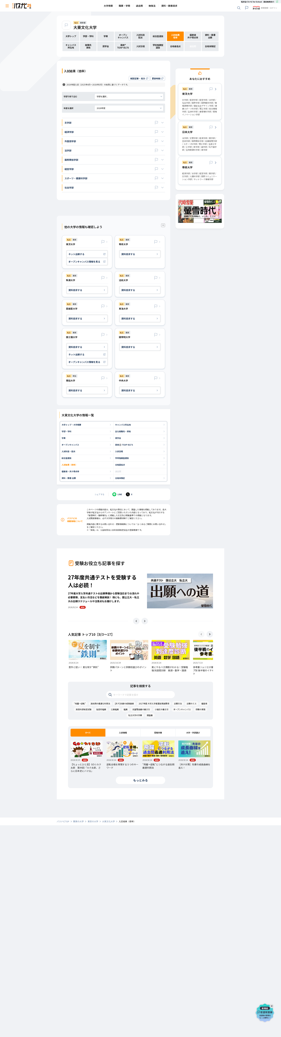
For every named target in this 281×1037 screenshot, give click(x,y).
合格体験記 (120, 478)
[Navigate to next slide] (144, 621)
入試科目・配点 (68, 451)
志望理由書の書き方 (141, 709)
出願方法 (178, 703)
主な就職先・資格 (123, 431)
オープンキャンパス (70, 444)
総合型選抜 (66, 458)
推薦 (125, 709)
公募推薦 (115, 709)
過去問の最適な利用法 (100, 703)
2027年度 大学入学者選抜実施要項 (154, 703)
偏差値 (204, 703)
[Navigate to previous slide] (136, 621)
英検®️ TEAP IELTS (124, 444)
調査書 (150, 715)
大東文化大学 (85, 27)
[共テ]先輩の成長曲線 (124, 703)
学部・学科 (66, 431)
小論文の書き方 (161, 709)
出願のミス (191, 703)
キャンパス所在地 (123, 424)
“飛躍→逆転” (80, 703)
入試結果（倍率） (69, 464)
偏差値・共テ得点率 (70, 471)
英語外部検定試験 (83, 709)
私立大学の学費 (135, 715)
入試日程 (119, 451)
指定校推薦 (101, 709)
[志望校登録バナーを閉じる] (272, 1005)
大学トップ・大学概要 (71, 424)
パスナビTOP (63, 821)
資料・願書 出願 (69, 478)
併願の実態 (200, 709)
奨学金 (118, 438)
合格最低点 (120, 464)
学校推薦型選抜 (122, 458)
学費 (64, 438)
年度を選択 (68, 108)
